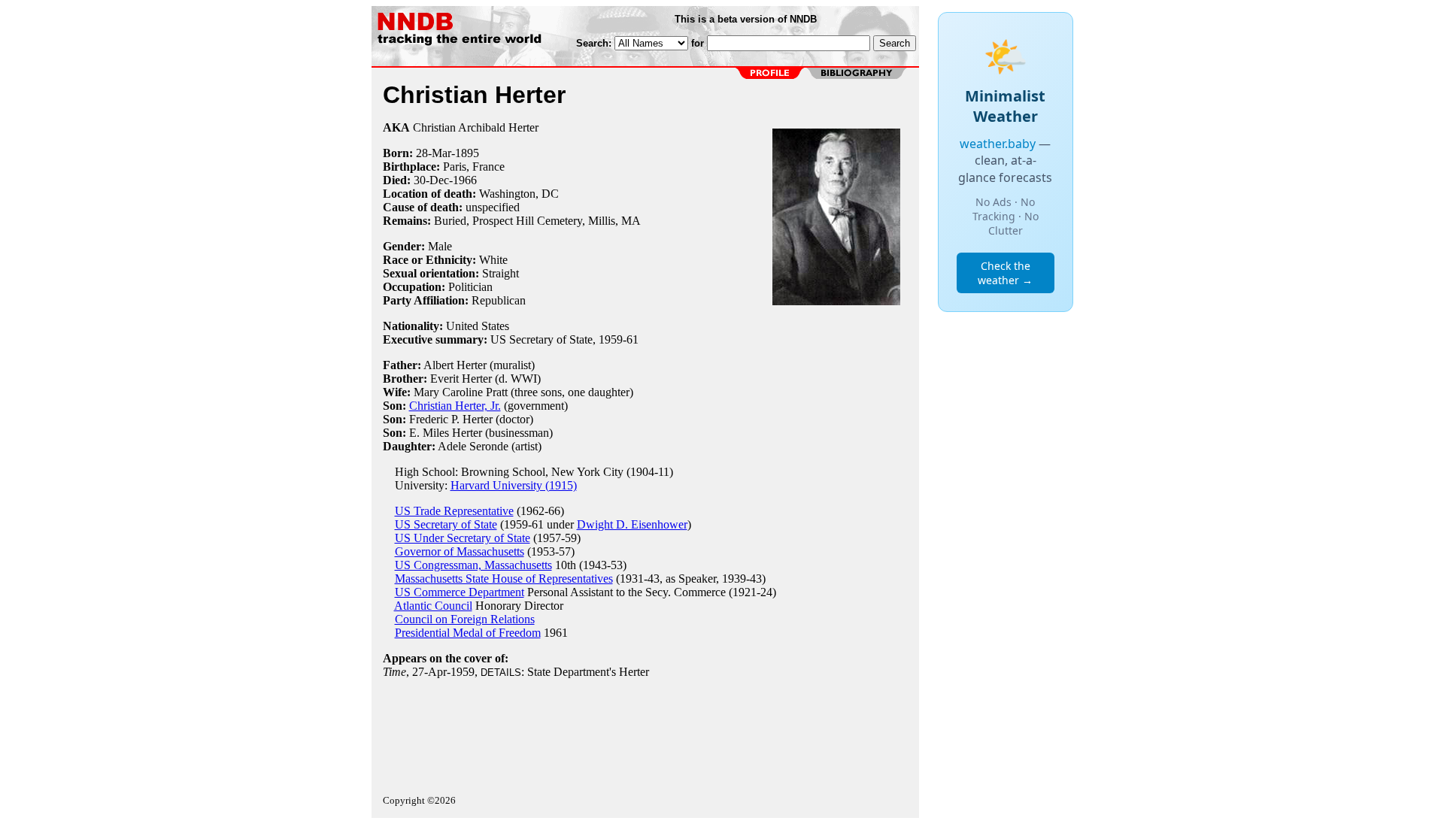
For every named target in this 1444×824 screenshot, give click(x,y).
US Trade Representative (454, 510)
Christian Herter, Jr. (455, 405)
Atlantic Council (433, 605)
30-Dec (431, 180)
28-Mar (433, 153)
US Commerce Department (459, 592)
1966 (465, 180)
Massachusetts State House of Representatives (504, 578)
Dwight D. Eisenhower (632, 524)
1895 (467, 153)
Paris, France (474, 166)
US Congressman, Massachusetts (473, 565)
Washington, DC (519, 193)
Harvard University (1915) (513, 485)
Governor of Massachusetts (459, 551)
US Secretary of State (446, 524)
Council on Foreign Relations (465, 619)
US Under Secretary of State (462, 538)
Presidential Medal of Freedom (468, 632)
